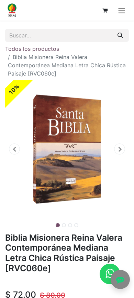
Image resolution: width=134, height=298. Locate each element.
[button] (14, 149)
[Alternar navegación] (121, 10)
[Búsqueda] (120, 35)
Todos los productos (32, 48)
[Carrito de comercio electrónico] (105, 10)
